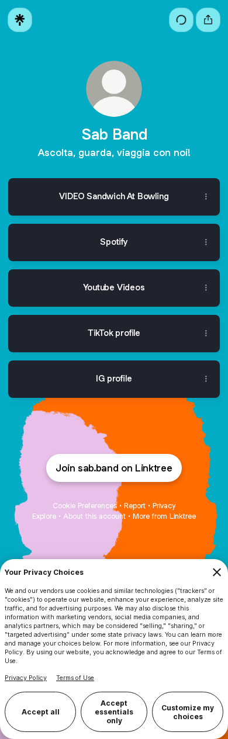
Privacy (164, 506)
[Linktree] (20, 20)
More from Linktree (164, 516)
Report (135, 506)
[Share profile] (208, 20)
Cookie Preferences (85, 506)
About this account (94, 516)
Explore (44, 516)
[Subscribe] (181, 20)
